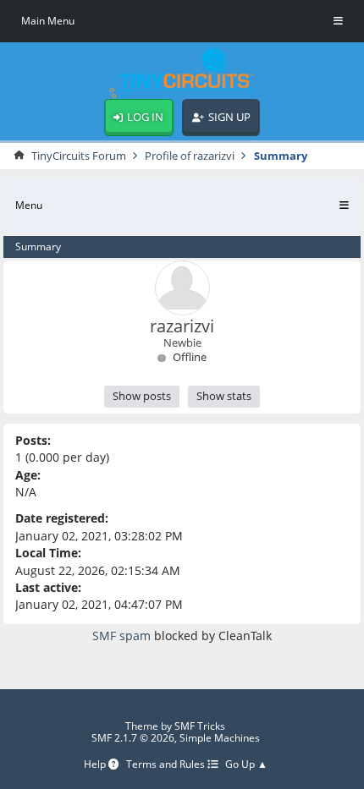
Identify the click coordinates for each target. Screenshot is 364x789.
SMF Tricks (199, 726)
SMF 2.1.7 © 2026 (132, 738)
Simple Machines (219, 738)
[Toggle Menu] (338, 21)
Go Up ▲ (246, 765)
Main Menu (47, 21)
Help (96, 765)
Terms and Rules (166, 765)
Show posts (142, 395)
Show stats (223, 395)
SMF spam (121, 635)
